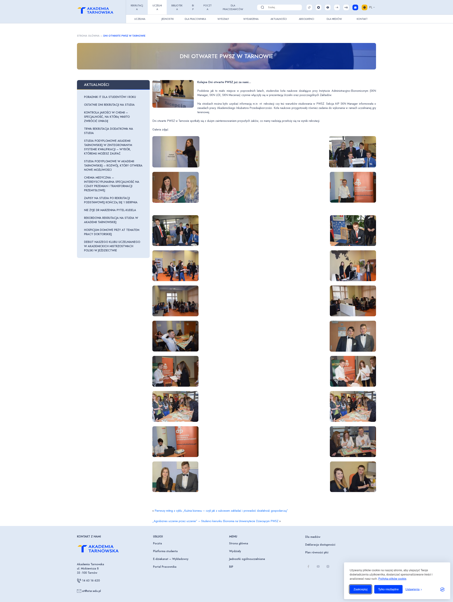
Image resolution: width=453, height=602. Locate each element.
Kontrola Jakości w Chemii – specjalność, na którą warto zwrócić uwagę (107, 116)
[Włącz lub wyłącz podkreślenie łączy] (309, 7)
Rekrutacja (137, 7)
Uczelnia (157, 7)
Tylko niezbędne (388, 589)
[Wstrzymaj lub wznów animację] (318, 7)
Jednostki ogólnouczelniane (247, 559)
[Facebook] (308, 566)
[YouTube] (318, 566)
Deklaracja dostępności (320, 545)
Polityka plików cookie (392, 579)
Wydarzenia (251, 19)
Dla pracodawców (233, 7)
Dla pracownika (195, 19)
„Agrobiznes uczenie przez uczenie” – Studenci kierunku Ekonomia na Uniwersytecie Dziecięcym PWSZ (215, 521)
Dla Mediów (334, 19)
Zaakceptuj (361, 589)
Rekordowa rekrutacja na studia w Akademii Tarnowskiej (111, 220)
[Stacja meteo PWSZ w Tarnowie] (355, 7)
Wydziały (223, 19)
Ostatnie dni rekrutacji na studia (109, 105)
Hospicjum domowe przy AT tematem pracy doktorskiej (111, 232)
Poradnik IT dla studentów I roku (110, 97)
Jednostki (168, 19)
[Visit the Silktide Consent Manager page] (442, 589)
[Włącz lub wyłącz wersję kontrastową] (328, 7)
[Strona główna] (100, 11)
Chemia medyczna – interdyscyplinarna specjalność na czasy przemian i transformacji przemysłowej (111, 184)
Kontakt (362, 19)
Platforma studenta (165, 551)
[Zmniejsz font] (337, 7)
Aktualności (279, 19)
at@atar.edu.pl (91, 591)
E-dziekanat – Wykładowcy (170, 559)
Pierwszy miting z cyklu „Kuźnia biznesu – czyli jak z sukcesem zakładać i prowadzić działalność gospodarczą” (221, 511)
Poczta (207, 7)
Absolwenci (306, 19)
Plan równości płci (316, 552)
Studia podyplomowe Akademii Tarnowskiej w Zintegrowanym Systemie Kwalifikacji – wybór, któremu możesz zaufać (108, 147)
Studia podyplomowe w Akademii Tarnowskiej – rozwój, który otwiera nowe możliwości (113, 165)
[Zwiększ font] (346, 7)
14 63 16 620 (91, 580)
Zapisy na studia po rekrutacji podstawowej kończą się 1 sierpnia (110, 200)
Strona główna (88, 35)
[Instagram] (328, 566)
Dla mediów (312, 537)
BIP (193, 7)
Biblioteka (177, 7)
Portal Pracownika (164, 567)
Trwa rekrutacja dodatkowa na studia (108, 131)
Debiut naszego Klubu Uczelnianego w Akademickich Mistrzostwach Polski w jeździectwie (112, 246)
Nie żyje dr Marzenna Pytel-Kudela (110, 210)
